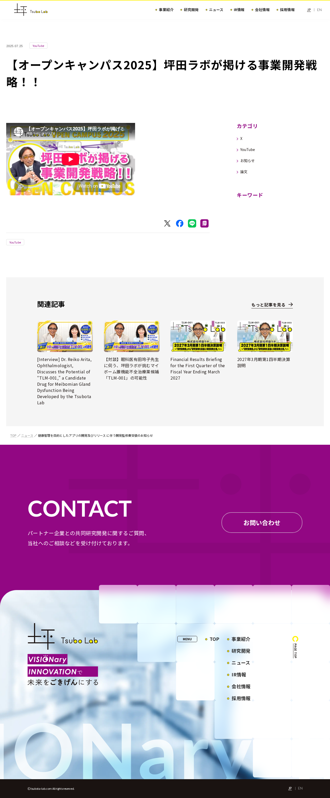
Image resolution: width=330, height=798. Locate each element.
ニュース (27, 435)
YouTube (15, 242)
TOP (13, 435)
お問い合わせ (261, 522)
